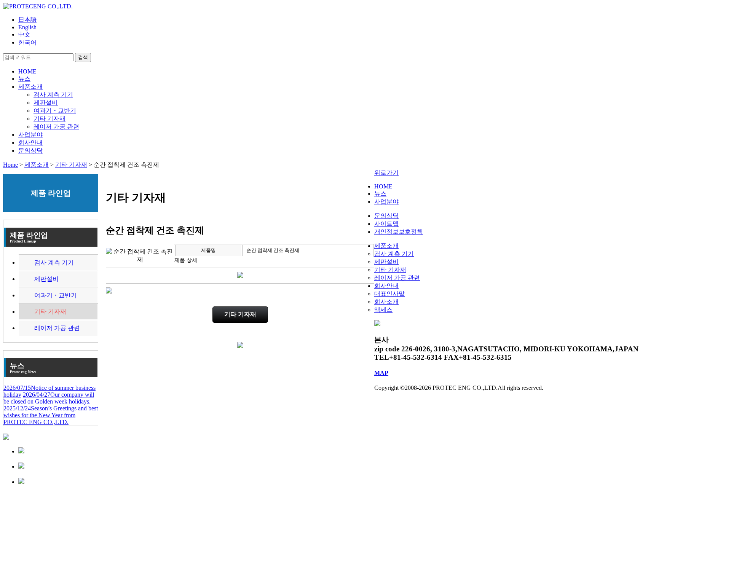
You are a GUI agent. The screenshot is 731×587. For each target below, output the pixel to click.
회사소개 (386, 301)
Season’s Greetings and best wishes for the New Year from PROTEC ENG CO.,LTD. (50, 415)
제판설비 (386, 261)
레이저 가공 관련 (397, 277)
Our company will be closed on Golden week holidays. (48, 398)
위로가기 (386, 172)
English (27, 27)
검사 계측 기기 (394, 253)
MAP (381, 373)
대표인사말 (389, 293)
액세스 (383, 309)
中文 (24, 34)
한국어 (27, 42)
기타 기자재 (240, 314)
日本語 (27, 19)
